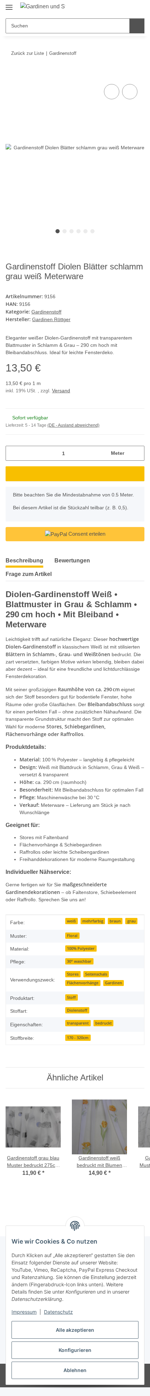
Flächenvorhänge (82, 982)
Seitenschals (96, 974)
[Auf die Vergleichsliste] (111, 91)
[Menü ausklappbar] (9, 4)
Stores (72, 974)
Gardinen (113, 982)
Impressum (24, 1312)
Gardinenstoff (46, 312)
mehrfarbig (92, 921)
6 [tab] (92, 231)
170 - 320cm (78, 1037)
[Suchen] (136, 25)
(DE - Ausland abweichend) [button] (73, 425)
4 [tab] (78, 231)
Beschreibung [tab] (24, 560)
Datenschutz (58, 1312)
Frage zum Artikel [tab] (29, 574)
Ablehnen (75, 1370)
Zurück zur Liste (27, 53)
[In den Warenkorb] (11, 74)
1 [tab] (57, 231)
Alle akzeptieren (75, 1330)
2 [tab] (64, 231)
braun (115, 921)
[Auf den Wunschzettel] (129, 91)
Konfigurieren (75, 1350)
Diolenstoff (77, 1010)
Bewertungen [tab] (72, 560)
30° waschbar (79, 961)
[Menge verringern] (13, 453)
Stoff (71, 997)
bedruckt (103, 1023)
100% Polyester (81, 948)
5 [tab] (85, 231)
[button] (117, 8)
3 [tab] (71, 231)
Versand (61, 390)
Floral (72, 935)
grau (131, 921)
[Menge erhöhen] (136, 453)
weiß (71, 921)
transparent (78, 1023)
